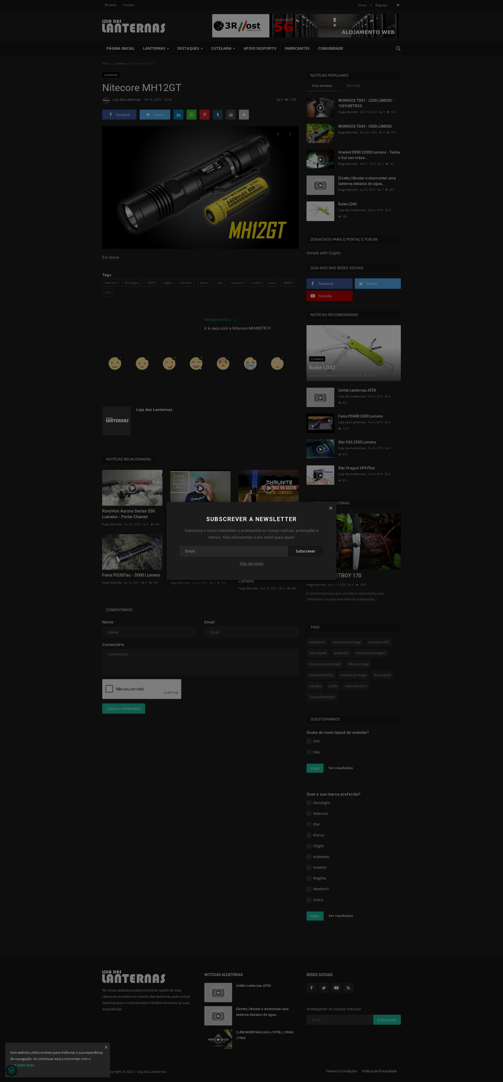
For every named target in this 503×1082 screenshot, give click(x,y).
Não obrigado (252, 563)
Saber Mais (25, 1065)
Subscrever (305, 551)
